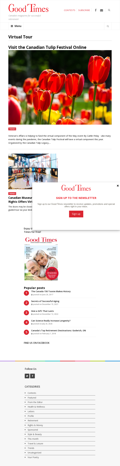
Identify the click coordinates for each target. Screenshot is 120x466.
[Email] (101, 10)
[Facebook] (95, 10)
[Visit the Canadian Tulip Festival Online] (60, 87)
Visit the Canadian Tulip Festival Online (47, 47)
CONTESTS (69, 10)
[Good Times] (28, 11)
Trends (12, 129)
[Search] (108, 26)
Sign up (76, 213)
